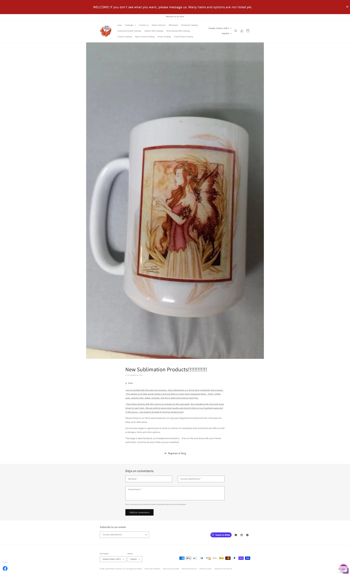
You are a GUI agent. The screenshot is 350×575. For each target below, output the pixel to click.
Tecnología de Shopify (134, 569)
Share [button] (130, 383)
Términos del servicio (189, 569)
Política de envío (206, 569)
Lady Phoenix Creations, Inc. (115, 569)
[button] (130, 25)
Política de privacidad (171, 569)
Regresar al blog (177, 453)
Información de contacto (223, 569)
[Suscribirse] (146, 534)
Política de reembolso (152, 569)
